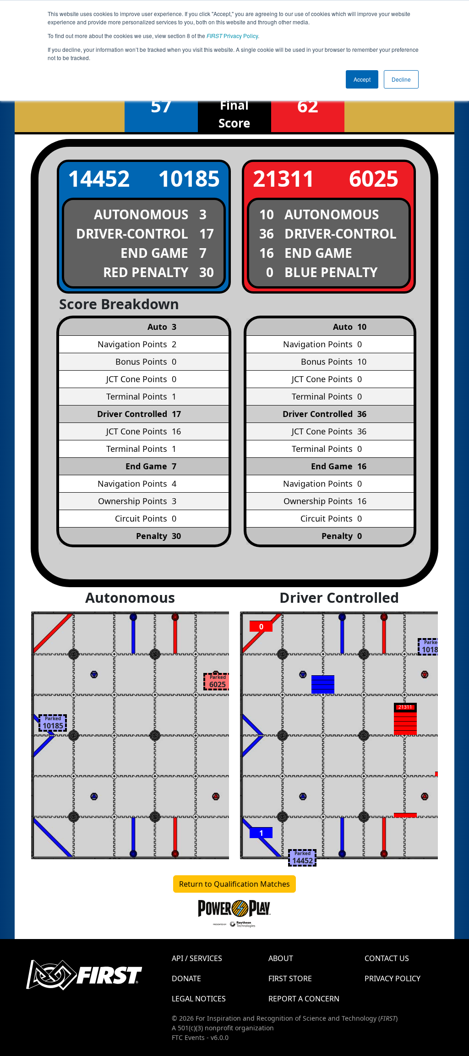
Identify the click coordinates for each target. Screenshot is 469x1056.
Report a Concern (303, 999)
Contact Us (387, 958)
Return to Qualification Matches (234, 884)
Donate (186, 978)
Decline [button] (401, 79)
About (280, 958)
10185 (189, 178)
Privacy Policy (232, 35)
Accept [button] (362, 79)
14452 (99, 178)
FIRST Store (290, 978)
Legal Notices (199, 999)
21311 (284, 178)
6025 (373, 178)
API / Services (197, 958)
